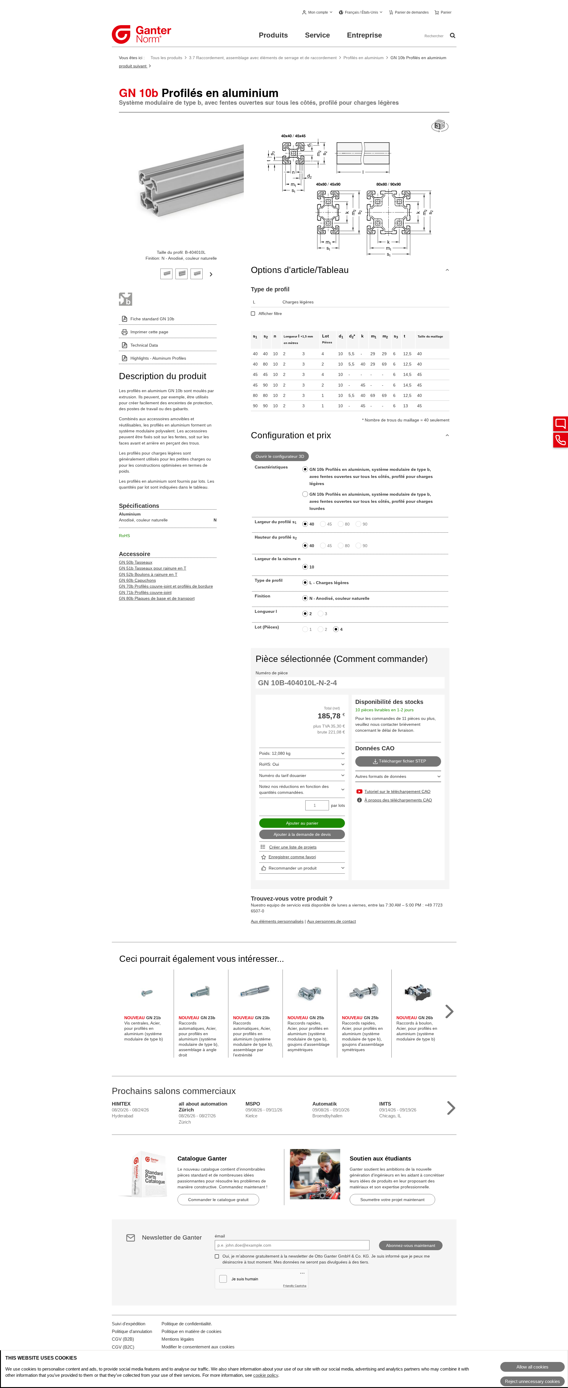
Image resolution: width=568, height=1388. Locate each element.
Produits (273, 35)
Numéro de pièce (272, 672)
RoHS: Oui (269, 764)
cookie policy (265, 1375)
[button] (317, 13)
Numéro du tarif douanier (282, 775)
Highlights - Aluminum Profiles (158, 358)
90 (365, 524)
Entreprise (364, 35)
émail (220, 1236)
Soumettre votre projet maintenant (392, 1199)
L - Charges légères (329, 582)
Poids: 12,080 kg (275, 753)
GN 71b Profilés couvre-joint (145, 592)
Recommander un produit (293, 868)
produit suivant (133, 66)
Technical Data (144, 345)
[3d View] (439, 126)
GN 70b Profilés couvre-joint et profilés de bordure (166, 586)
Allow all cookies (532, 1366)
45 (329, 524)
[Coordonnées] (560, 440)
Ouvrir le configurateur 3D (280, 456)
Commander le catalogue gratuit (218, 1199)
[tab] (166, 273)
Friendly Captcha (294, 1285)
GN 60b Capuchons (137, 580)
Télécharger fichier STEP (402, 761)
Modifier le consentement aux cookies (198, 1346)
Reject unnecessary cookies (532, 1381)
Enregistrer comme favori (292, 856)
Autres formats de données (380, 776)
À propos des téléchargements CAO (398, 800)
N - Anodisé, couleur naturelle (339, 598)
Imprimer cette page (149, 331)
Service (317, 35)
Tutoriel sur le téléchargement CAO (397, 791)
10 (311, 567)
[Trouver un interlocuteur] (560, 423)
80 (347, 524)
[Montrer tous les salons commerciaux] (451, 1106)
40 (311, 524)
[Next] (211, 274)
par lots (338, 805)
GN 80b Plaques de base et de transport (157, 598)
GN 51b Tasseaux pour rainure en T (152, 568)
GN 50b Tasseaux (135, 562)
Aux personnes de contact (331, 921)
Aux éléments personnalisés (277, 921)
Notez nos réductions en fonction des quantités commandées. (294, 789)
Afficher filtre (270, 313)
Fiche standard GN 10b (152, 318)
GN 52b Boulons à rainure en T (148, 574)
